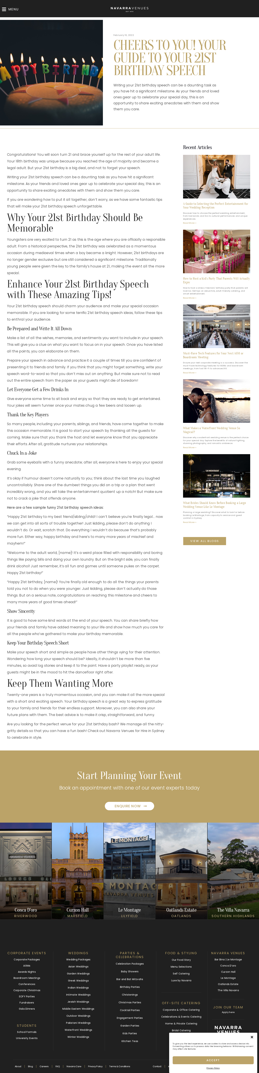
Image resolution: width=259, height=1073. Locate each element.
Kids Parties (130, 1033)
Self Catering (181, 973)
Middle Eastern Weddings (78, 1009)
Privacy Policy (213, 1068)
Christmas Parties (130, 1002)
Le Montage (228, 978)
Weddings (78, 953)
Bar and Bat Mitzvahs (129, 979)
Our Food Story (181, 960)
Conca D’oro (228, 965)
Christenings (130, 994)
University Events (27, 1038)
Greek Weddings (78, 980)
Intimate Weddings (78, 994)
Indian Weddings (78, 987)
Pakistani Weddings (78, 1023)
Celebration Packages (130, 963)
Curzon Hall (228, 972)
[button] (252, 1037)
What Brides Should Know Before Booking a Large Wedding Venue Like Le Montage (214, 505)
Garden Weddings (78, 973)
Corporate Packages (27, 959)
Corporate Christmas (27, 990)
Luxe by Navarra (181, 980)
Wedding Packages (78, 959)
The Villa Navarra (228, 990)
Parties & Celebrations (130, 955)
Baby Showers (130, 971)
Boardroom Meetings (27, 978)
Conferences (26, 984)
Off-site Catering (181, 1003)
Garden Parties (129, 1025)
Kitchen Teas (130, 1041)
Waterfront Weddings (78, 1030)
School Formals (26, 1032)
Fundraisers (27, 1002)
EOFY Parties (27, 996)
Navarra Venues (228, 953)
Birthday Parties (130, 987)
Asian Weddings (78, 966)
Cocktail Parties (130, 1010)
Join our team (228, 1007)
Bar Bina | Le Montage (228, 959)
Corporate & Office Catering (181, 1010)
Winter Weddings (78, 1037)
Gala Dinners (27, 1009)
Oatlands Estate (228, 984)
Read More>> (189, 223)
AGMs (26, 965)
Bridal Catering (181, 1030)
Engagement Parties (130, 1018)
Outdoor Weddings (78, 1016)
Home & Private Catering (181, 1023)
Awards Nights (27, 972)
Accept (213, 1060)
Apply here (228, 1012)
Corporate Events (26, 953)
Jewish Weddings (78, 1001)
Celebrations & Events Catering (181, 1016)
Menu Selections (181, 966)
